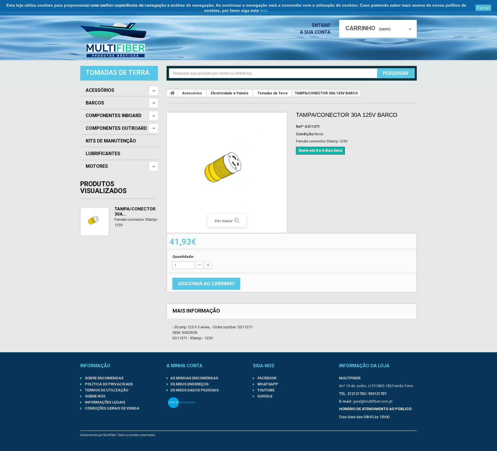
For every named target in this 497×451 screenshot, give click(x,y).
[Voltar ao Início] (172, 93)
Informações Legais (104, 402)
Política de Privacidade (108, 384)
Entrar (321, 25)
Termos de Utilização (106, 390)
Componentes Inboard (114, 115)
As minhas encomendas (194, 378)
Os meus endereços (189, 384)
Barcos (95, 103)
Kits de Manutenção (111, 141)
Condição (305, 134)
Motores (97, 166)
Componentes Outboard (116, 128)
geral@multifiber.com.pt (373, 401)
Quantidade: (183, 256)
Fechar (483, 7)
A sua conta (315, 32)
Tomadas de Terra (272, 93)
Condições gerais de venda (111, 408)
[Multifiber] (115, 40)
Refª (300, 126)
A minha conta (184, 365)
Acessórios (100, 90)
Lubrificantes (103, 153)
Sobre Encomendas (103, 378)
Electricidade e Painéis (229, 93)
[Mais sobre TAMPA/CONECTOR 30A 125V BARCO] (94, 221)
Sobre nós (94, 396)
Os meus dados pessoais (194, 390)
